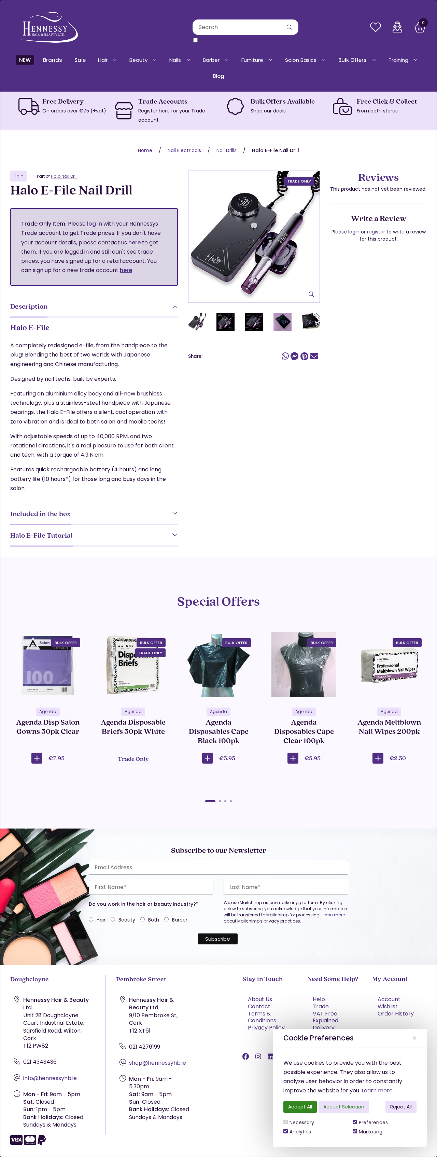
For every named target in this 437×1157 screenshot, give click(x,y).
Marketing (370, 1131)
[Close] (414, 1038)
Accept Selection (343, 1106)
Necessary (302, 1122)
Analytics (300, 1131)
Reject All (401, 1106)
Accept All (300, 1106)
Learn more (377, 1090)
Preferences (373, 1122)
